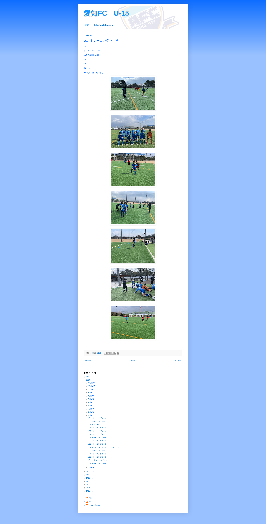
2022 (88, 380)
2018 (88, 481)
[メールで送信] (105, 353)
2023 (88, 377)
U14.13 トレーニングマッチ (98, 460)
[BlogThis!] (108, 353)
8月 (89, 396)
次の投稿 (88, 361)
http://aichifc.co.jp (103, 25)
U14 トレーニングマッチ (97, 418)
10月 (90, 389)
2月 (89, 415)
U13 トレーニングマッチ (97, 431)
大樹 (90, 498)
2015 (88, 491)
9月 (89, 393)
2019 (88, 478)
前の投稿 (178, 361)
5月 (89, 406)
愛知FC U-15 (106, 13)
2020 (88, 475)
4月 (89, 409)
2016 (88, 488)
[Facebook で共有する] (114, 353)
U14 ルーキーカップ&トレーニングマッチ (103, 447)
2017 (88, 485)
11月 (90, 386)
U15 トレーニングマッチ (97, 450)
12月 (90, 383)
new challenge (94, 505)
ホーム (133, 361)
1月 (89, 467)
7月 (89, 399)
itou (90, 502)
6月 (89, 402)
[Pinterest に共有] (118, 353)
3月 (89, 412)
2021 (88, 472)
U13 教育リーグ (94, 425)
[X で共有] (111, 353)
